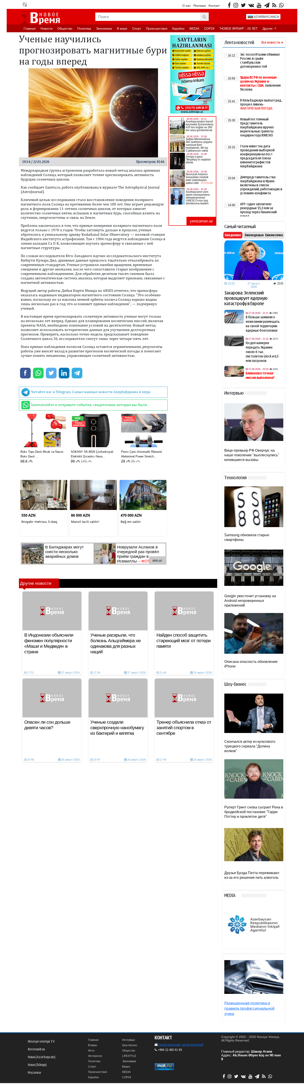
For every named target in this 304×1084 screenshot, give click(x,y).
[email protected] (169, 1044)
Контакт (214, 5)
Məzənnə (34, 1072)
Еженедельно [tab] (255, 235)
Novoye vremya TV (41, 1041)
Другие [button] (268, 28)
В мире (122, 28)
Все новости (270, 42)
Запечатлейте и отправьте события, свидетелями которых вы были (88, 404)
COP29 (209, 28)
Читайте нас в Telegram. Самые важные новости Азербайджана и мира (90, 392)
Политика (84, 28)
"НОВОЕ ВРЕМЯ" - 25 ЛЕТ (238, 28)
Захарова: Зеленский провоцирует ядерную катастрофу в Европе (246, 298)
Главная (30, 28)
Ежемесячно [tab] (274, 235)
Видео (126, 1066)
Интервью (128, 1039)
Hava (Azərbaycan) (41, 1057)
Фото (91, 1050)
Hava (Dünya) (37, 1065)
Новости (47, 28)
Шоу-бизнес (129, 1045)
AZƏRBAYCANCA (266, 16)
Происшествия (156, 28)
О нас (186, 5)
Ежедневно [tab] (233, 235)
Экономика (104, 28)
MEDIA (194, 28)
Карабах (178, 28)
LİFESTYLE (129, 1056)
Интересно (95, 1056)
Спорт (136, 28)
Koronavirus (36, 1049)
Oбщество (64, 28)
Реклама (199, 5)
